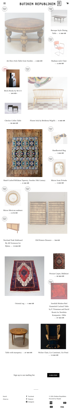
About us (5, 399)
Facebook (31, 396)
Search (5, 396)
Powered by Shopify (55, 399)
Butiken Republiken (60, 396)
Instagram (31, 402)
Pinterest (30, 399)
